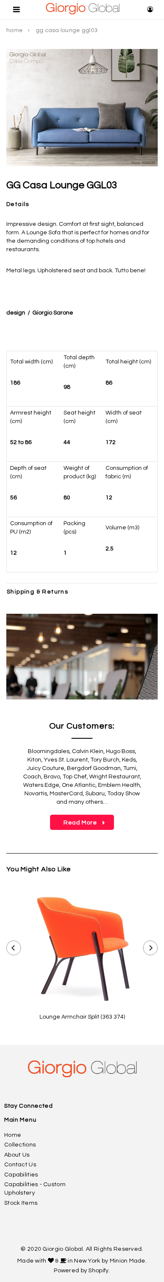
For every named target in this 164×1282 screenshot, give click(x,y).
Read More (74, 823)
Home (14, 30)
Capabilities (21, 1175)
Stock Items (20, 1203)
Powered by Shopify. (82, 1271)
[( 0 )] (136, 9)
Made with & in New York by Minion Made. (82, 1261)
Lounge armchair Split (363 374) (82, 1017)
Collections (20, 1145)
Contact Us (20, 1165)
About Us (16, 1155)
